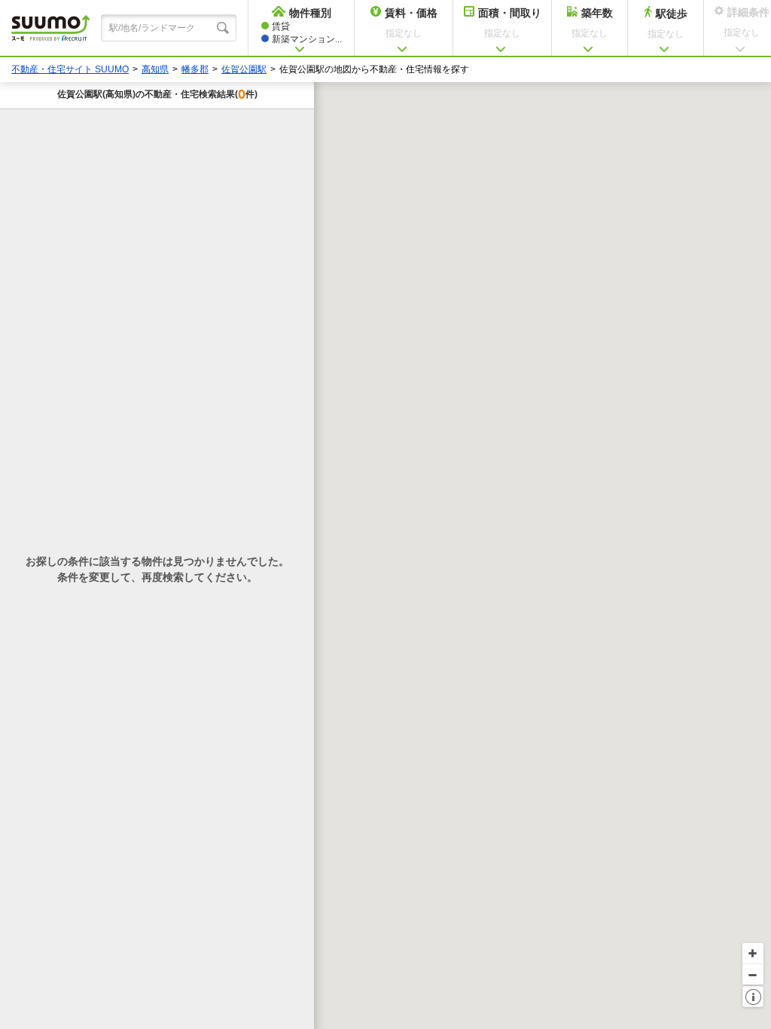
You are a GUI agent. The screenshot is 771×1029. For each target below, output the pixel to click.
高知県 (155, 69)
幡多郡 (195, 69)
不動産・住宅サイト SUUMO (70, 69)
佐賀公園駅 (244, 69)
